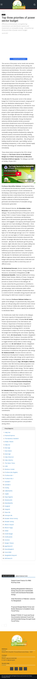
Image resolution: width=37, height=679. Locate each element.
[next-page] (5, 625)
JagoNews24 (8, 546)
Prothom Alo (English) (11, 472)
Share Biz (7, 512)
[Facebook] (11, 668)
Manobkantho (9, 503)
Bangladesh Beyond (11, 555)
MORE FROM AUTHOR (22, 576)
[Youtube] (25, 668)
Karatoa (7, 540)
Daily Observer (9, 457)
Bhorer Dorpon (9, 524)
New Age (7, 448)
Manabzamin (8, 500)
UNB (6, 466)
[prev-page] (3, 625)
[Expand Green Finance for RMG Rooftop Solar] (6, 582)
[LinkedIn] (20, 668)
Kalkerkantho (8, 491)
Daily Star (7, 432)
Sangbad (7, 506)
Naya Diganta (9, 497)
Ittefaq (7, 488)
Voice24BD (8, 552)
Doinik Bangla (9, 534)
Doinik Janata (8, 537)
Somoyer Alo (8, 515)
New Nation (8, 451)
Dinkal (6, 531)
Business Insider (10, 469)
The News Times (10, 463)
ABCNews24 (8, 558)
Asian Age (8, 454)
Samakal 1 (8, 481)
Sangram (7, 509)
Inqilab (7, 494)
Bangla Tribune (9, 543)
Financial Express (10, 435)
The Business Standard (11, 438)
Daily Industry (9, 460)
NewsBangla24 (9, 549)
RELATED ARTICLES (8, 576)
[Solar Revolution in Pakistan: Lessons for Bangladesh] (6, 601)
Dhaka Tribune (9, 441)
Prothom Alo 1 (9, 475)
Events (3, 14)
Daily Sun (7, 445)
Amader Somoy (9, 521)
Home (3, 12)
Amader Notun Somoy (11, 518)
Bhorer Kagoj (9, 527)
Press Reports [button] (9, 428)
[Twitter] (16, 668)
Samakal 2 (8, 484)
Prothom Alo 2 (9, 478)
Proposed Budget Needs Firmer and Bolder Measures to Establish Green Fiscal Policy (22, 609)
